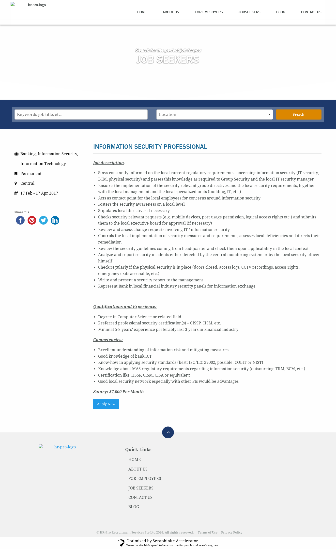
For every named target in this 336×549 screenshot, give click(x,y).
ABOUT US (138, 469)
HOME (134, 459)
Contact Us (311, 12)
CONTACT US (140, 497)
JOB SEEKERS (140, 488)
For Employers (209, 12)
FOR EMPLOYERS (144, 478)
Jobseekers (249, 12)
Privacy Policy (231, 532)
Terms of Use (207, 532)
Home (142, 12)
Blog (280, 12)
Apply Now (106, 404)
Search (298, 114)
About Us (171, 12)
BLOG (133, 506)
